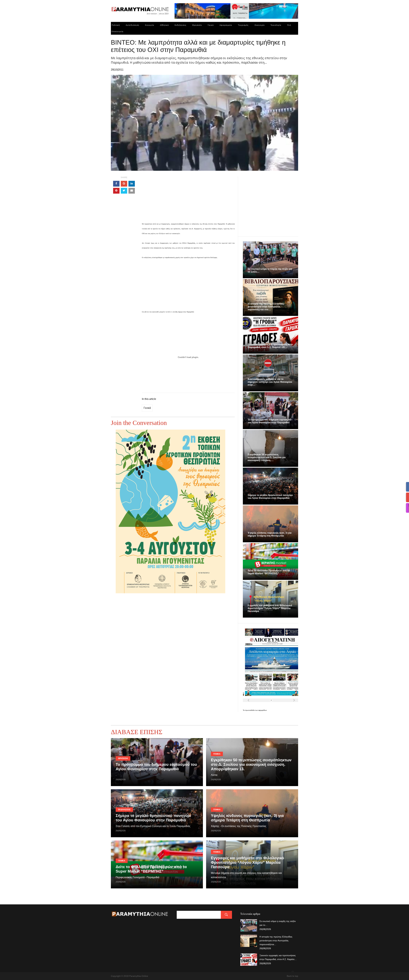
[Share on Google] (124, 184)
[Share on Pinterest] (116, 191)
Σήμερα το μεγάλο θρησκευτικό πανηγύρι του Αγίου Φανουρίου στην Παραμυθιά (270, 496)
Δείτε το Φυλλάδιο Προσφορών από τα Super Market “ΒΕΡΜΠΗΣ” (269, 572)
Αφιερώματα (226, 25)
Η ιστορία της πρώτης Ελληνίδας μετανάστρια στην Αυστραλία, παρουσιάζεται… (275, 940)
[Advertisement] (188, 198)
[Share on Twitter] (124, 191)
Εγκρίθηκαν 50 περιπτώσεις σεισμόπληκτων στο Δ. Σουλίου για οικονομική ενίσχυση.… (267, 457)
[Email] (131, 191)
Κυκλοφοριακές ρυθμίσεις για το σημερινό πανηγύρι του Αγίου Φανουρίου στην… (270, 382)
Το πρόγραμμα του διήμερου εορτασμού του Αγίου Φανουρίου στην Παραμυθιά (269, 421)
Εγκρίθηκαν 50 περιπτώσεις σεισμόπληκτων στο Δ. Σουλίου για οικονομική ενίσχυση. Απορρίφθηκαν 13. (251, 764)
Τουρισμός (243, 25)
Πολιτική (116, 25)
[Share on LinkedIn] (131, 184)
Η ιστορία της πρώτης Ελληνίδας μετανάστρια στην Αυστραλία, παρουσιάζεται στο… (266, 306)
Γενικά (210, 25)
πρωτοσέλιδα (250, 710)
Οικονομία (260, 25)
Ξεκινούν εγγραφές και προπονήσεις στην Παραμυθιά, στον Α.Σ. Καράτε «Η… (270, 346)
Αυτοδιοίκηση (132, 25)
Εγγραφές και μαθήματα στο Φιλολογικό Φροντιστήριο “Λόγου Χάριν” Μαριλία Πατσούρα (270, 608)
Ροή (289, 25)
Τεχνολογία (275, 25)
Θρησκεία (197, 25)
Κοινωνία (149, 25)
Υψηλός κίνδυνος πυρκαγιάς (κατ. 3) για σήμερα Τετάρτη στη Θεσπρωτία (269, 534)
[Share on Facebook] (116, 184)
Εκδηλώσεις (180, 25)
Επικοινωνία (117, 31)
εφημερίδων (262, 710)
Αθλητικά (164, 25)
